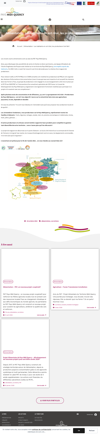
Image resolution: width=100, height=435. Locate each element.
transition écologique (72, 305)
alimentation (45, 221)
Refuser (92, 430)
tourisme (64, 305)
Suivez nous (19, 1)
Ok (79, 430)
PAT (20, 382)
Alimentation (8, 281)
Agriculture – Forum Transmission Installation (70, 287)
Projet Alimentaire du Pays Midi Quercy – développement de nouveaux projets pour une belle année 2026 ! (24, 358)
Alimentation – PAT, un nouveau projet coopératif (22, 287)
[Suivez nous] (24, 1)
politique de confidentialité (41, 429)
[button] (5, 3)
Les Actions (55, 221)
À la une (7, 312)
